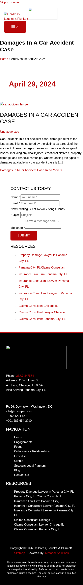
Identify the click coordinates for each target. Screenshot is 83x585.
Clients (18, 460)
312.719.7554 (25, 375)
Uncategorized (9, 131)
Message (17, 227)
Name (15, 197)
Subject (15, 215)
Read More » (31, 170)
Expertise (20, 456)
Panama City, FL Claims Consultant (42, 267)
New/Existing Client (23, 209)
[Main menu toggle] (15, 27)
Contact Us (21, 475)
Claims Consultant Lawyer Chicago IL (43, 312)
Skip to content (10, 2)
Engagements (23, 442)
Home (4, 58)
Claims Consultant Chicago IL (38, 305)
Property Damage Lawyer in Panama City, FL (44, 491)
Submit (24, 235)
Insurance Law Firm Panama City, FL (43, 274)
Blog (17, 470)
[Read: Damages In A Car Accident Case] (14, 104)
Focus (18, 446)
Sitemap (19, 553)
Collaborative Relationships (32, 451)
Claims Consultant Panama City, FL (42, 319)
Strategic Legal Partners (30, 465)
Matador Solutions (57, 553)
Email (15, 203)
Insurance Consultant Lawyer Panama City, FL (44, 505)
